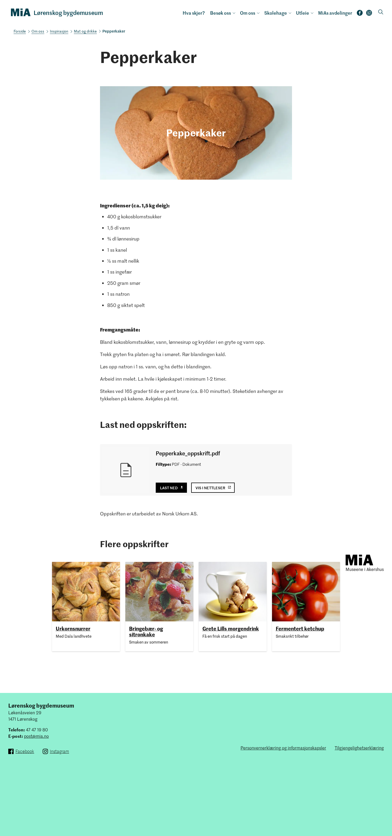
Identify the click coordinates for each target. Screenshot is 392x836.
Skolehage (275, 13)
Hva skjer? (194, 13)
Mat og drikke (85, 31)
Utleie (302, 13)
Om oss (247, 13)
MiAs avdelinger (335, 13)
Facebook (360, 14)
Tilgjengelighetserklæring (359, 748)
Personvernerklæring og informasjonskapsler (283, 748)
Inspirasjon (59, 31)
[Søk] (381, 12)
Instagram (369, 14)
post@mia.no (36, 736)
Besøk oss (220, 13)
